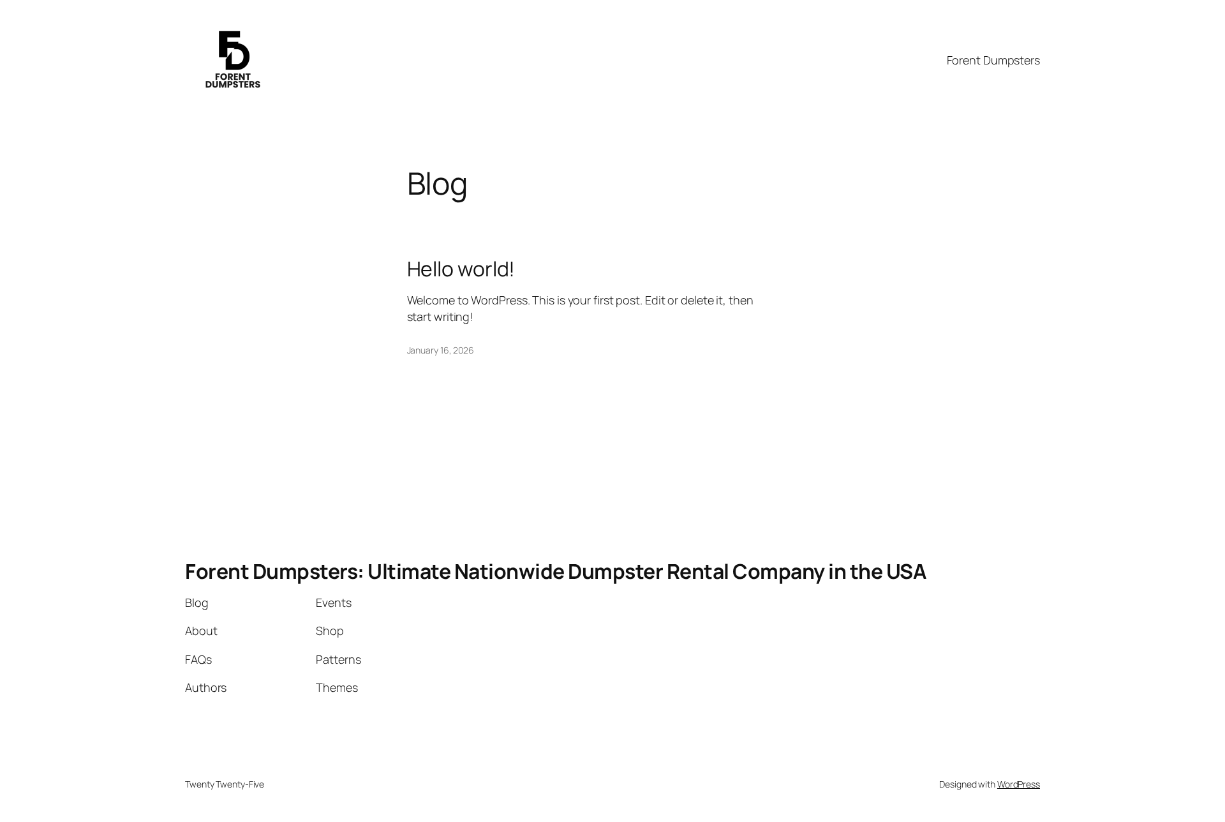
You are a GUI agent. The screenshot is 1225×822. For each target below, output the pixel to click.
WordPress (1018, 784)
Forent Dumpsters (993, 60)
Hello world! (461, 268)
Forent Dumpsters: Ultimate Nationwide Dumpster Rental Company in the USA (555, 571)
